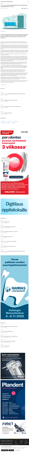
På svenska (16, 444)
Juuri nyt (9, 121)
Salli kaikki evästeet (5, 450)
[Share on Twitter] (24, 8)
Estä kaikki (11, 450)
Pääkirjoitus (3, 121)
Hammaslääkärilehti (7, 1)
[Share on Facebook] (22, 8)
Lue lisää (23, 448)
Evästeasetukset (17, 450)
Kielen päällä (15, 121)
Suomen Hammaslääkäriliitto (26, 443)
